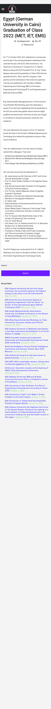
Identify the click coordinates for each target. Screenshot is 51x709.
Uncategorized (23, 41)
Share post (28, 45)
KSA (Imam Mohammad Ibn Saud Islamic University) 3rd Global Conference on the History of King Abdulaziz (26, 313)
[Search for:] (25, 266)
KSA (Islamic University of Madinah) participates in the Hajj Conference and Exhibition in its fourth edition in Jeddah (27, 331)
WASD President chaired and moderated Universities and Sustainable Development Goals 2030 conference (26, 340)
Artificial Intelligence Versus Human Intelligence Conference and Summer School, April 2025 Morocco (26, 348)
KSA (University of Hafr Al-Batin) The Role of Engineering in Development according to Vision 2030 (26, 388)
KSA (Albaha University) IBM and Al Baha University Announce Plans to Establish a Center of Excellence (26, 379)
